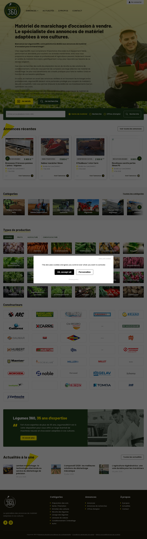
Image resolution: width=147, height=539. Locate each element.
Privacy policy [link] (73, 279)
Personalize (85, 272)
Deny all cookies (105, 259)
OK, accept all (64, 272)
